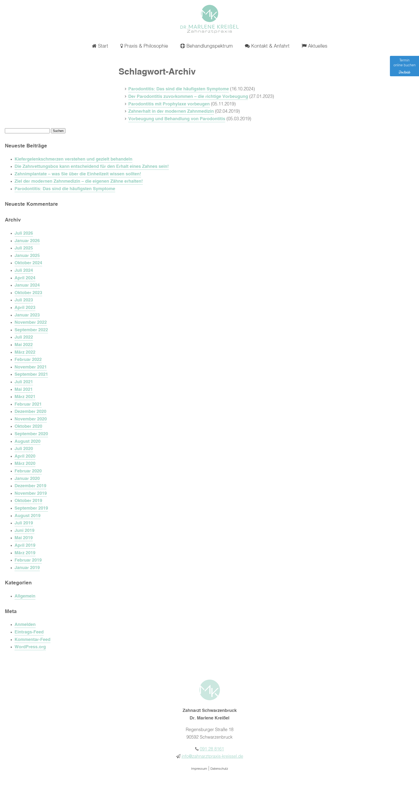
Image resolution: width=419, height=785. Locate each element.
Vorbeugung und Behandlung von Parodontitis (176, 119)
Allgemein (25, 596)
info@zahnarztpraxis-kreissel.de (212, 756)
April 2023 (25, 308)
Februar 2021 (28, 404)
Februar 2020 (28, 471)
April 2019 (25, 545)
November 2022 (31, 322)
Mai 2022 (24, 345)
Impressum (199, 768)
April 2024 (25, 278)
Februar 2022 (28, 360)
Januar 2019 (27, 568)
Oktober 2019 (28, 501)
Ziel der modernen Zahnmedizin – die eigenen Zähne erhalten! (79, 181)
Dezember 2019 (30, 486)
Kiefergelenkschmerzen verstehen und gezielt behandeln (73, 159)
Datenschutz (219, 768)
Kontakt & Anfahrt (270, 46)
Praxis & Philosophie (145, 46)
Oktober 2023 (28, 293)
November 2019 (31, 493)
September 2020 (31, 434)
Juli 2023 (24, 300)
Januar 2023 (27, 315)
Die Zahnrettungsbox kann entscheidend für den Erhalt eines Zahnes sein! (92, 166)
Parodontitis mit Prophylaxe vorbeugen (169, 104)
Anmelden (25, 625)
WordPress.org (30, 647)
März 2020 (25, 463)
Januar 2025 (27, 256)
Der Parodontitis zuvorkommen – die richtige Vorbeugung (188, 96)
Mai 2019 (24, 538)
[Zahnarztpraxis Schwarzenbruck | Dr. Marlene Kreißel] (209, 32)
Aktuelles (316, 46)
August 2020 (27, 441)
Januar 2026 (27, 241)
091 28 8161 (212, 749)
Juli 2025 (24, 248)
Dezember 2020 (30, 412)
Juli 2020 (24, 449)
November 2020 (31, 419)
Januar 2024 (27, 285)
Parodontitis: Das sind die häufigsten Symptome (178, 89)
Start (102, 46)
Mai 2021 (24, 389)
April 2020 (25, 456)
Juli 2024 (24, 270)
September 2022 (31, 330)
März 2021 (25, 397)
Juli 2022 (24, 337)
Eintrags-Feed (29, 632)
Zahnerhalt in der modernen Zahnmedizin (171, 111)
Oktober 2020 (28, 426)
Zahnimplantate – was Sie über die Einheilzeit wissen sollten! (78, 174)
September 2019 (31, 508)
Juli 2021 (24, 382)
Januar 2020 (27, 479)
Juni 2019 (24, 531)
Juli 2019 (24, 523)
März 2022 (25, 352)
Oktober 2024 (28, 263)
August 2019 (27, 516)
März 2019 (25, 553)
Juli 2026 (24, 233)
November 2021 (31, 367)
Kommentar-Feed (32, 640)
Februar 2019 (28, 560)
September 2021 (31, 374)
